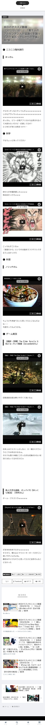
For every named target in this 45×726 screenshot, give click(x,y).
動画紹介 (7, 574)
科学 (39, 574)
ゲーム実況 (17, 574)
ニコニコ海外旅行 (29, 574)
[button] (40, 425)
